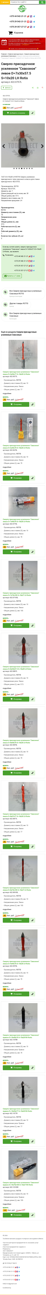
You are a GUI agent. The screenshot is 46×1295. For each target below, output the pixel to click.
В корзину (18, 404)
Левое (3, 219)
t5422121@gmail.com (10, 1284)
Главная (4, 54)
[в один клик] (32, 113)
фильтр (8, 88)
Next (42, 148)
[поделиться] (32, 87)
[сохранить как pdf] (42, 87)
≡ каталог (5, 2)
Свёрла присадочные (15, 54)
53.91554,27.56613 (11, 1263)
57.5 (2, 224)
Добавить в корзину (17, 113)
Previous (4, 148)
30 (2, 229)
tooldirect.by (7, 1288)
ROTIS (3, 210)
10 (2, 215)
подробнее (7, 393)
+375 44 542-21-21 (18, 16)
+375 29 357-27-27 (18, 27)
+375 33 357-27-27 (21, 270)
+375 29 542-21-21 (18, 21)
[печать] (37, 87)
